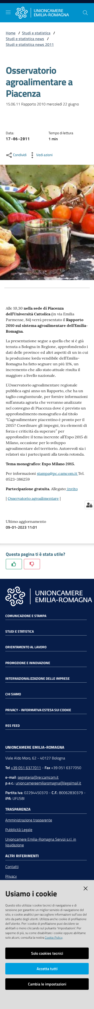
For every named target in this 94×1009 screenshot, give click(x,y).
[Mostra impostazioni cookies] (89, 505)
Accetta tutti (47, 969)
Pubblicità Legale (18, 829)
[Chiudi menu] (77, 9)
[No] (32, 564)
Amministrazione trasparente (28, 820)
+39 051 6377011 (26, 768)
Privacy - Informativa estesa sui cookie (38, 710)
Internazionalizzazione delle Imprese (37, 678)
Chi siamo (13, 694)
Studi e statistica (36, 33)
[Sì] (14, 564)
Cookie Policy (53, 937)
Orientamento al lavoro (26, 647)
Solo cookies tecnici (47, 953)
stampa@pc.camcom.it (57, 473)
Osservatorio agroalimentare (33, 498)
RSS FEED (12, 726)
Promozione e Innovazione (27, 663)
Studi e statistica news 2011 (30, 44)
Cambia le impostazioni (47, 984)
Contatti (12, 866)
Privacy (11, 876)
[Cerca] (85, 13)
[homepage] (48, 13)
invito (72, 488)
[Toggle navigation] (8, 12)
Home (10, 33)
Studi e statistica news (25, 39)
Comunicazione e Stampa (25, 616)
